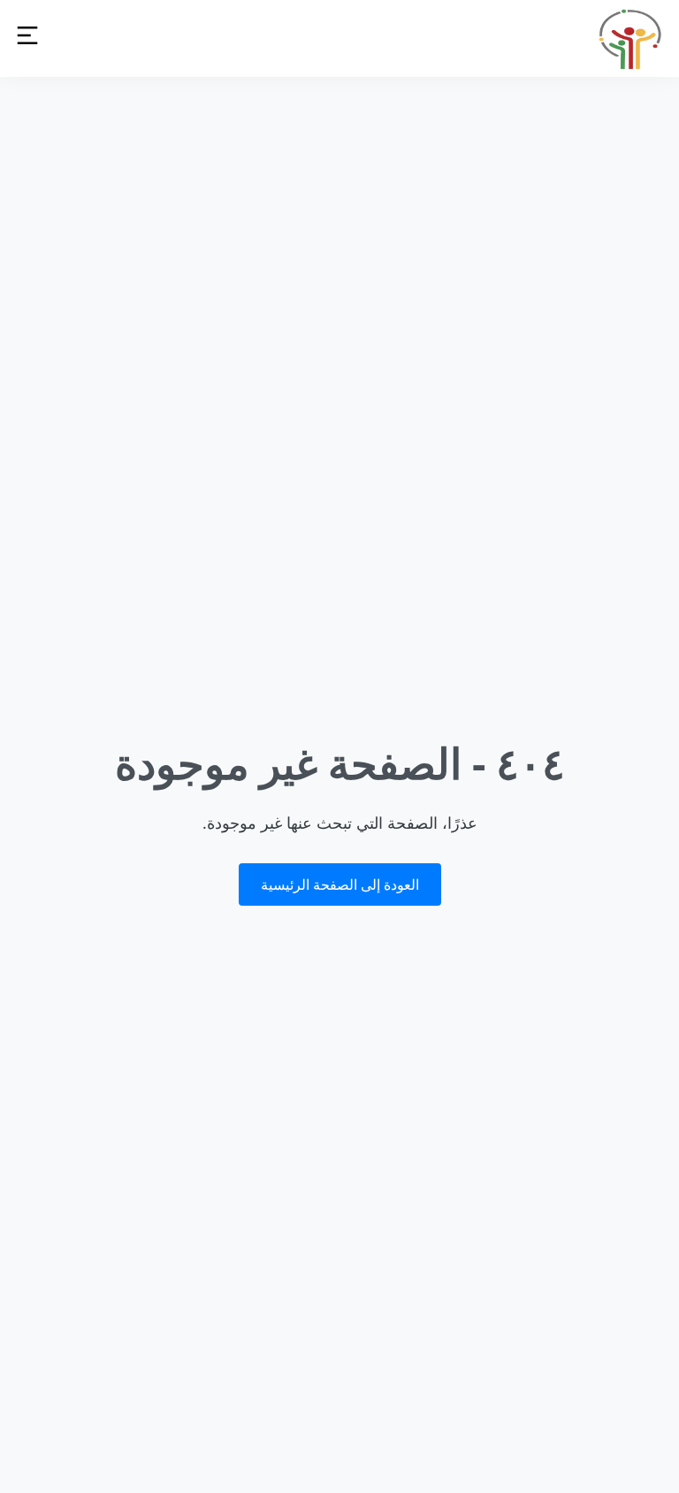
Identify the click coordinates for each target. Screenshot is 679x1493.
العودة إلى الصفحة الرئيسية (340, 884)
